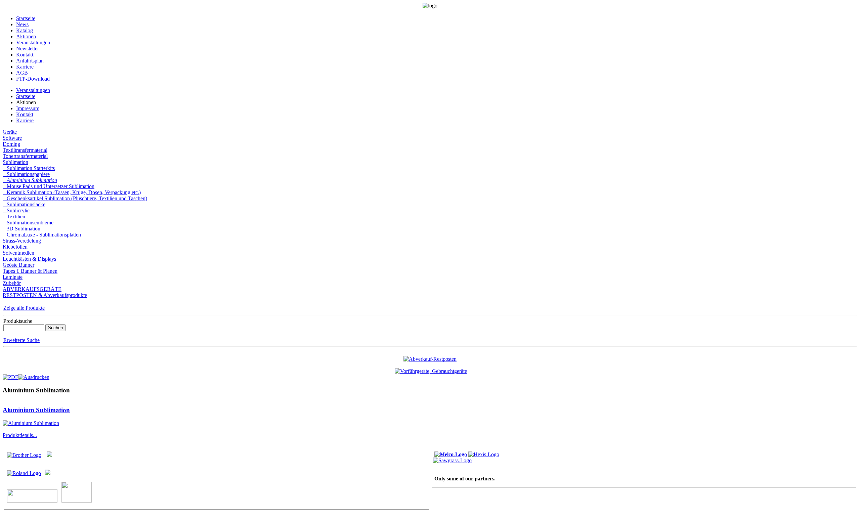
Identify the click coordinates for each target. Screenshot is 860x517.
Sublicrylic (16, 210)
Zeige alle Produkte (24, 308)
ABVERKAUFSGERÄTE (32, 289)
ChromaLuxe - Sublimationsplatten (42, 235)
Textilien (14, 216)
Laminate (13, 277)
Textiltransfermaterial (25, 150)
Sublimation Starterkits (29, 168)
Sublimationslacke (24, 204)
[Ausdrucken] (33, 375)
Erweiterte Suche (21, 340)
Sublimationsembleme (28, 222)
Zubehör (12, 283)
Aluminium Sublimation (30, 180)
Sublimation (15, 162)
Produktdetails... (20, 435)
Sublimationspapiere (26, 174)
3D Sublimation (21, 228)
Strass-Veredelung (22, 241)
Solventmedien (18, 253)
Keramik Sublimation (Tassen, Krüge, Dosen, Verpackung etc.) (72, 192)
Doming (11, 144)
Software (12, 138)
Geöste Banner (18, 265)
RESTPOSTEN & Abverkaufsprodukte (45, 295)
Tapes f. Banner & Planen (30, 271)
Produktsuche (17, 321)
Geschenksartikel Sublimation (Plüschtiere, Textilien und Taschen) (75, 198)
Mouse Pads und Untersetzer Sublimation (48, 186)
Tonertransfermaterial (25, 156)
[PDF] (10, 375)
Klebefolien (15, 247)
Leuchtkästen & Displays (29, 259)
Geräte (10, 132)
